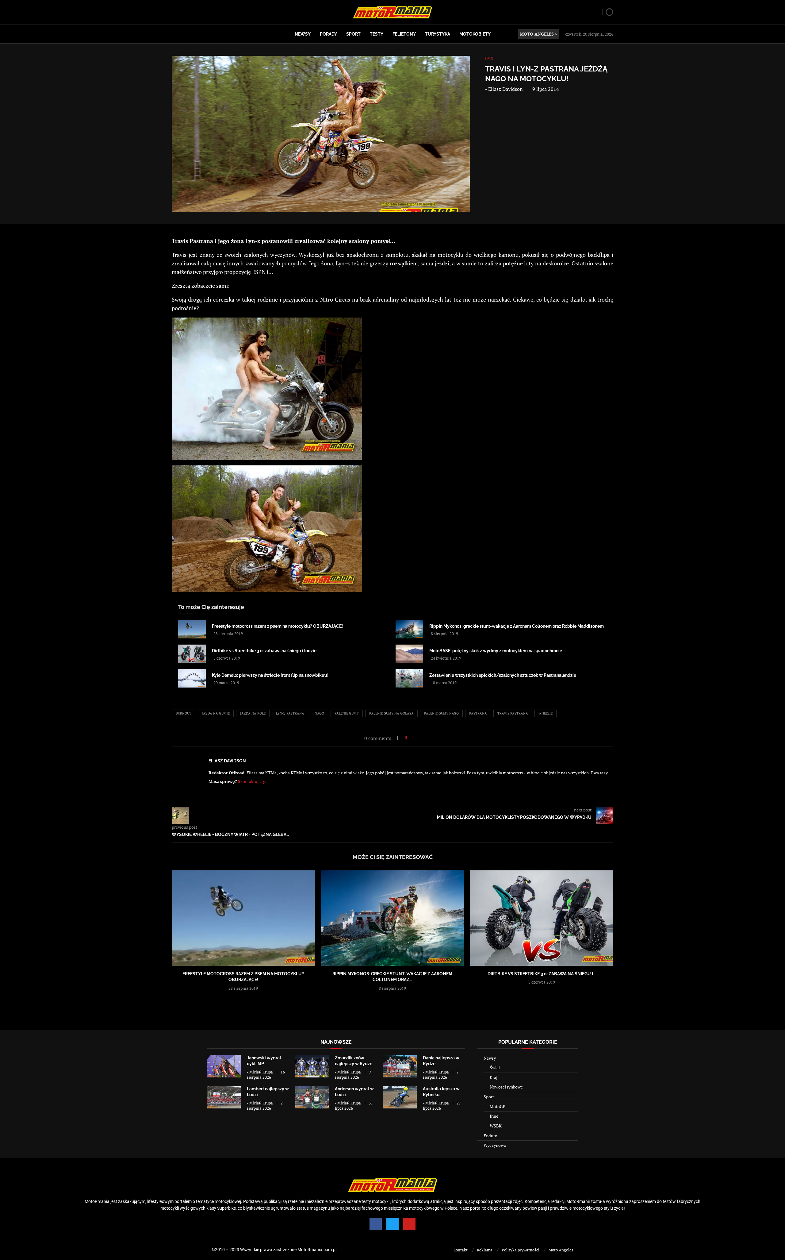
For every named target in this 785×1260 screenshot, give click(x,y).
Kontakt (461, 1250)
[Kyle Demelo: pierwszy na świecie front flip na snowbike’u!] (192, 678)
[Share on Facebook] (413, 738)
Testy (376, 34)
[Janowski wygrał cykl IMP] (224, 1066)
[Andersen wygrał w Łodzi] (312, 1097)
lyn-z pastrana (290, 713)
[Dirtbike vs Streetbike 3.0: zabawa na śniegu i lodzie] (192, 654)
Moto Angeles (561, 1250)
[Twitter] (392, 1224)
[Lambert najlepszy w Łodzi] (224, 1097)
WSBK (496, 1126)
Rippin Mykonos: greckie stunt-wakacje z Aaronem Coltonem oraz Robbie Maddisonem (516, 626)
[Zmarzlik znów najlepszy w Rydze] (312, 1066)
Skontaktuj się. (252, 781)
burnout (183, 713)
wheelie (545, 713)
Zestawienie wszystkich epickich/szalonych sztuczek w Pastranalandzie (502, 675)
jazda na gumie (216, 713)
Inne (494, 1116)
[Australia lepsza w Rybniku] (400, 1097)
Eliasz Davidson (505, 89)
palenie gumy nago (441, 713)
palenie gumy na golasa (391, 713)
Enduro (490, 1136)
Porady (328, 34)
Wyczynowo (495, 1145)
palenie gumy (347, 713)
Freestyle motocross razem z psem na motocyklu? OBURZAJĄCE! (277, 626)
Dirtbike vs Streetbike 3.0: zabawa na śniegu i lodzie (264, 650)
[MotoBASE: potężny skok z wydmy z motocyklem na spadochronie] (409, 654)
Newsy (303, 34)
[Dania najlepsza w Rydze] (400, 1066)
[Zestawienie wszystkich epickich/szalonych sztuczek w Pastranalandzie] (409, 678)
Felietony (404, 34)
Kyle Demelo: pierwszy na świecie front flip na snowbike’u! (270, 675)
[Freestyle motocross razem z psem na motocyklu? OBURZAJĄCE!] (192, 629)
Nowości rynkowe (506, 1087)
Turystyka (437, 34)
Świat (495, 1067)
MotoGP (497, 1106)
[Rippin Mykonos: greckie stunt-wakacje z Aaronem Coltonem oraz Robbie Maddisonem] (409, 629)
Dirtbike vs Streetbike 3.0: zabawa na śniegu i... (542, 973)
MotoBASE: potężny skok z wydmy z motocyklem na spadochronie (495, 650)
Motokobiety (475, 34)
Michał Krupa (261, 1072)
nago (319, 713)
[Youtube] (409, 1224)
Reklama (484, 1250)
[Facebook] (376, 1224)
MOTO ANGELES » (538, 34)
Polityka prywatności (520, 1250)
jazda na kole (253, 713)
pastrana (478, 713)
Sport (353, 34)
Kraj (493, 1077)
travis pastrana (512, 713)
